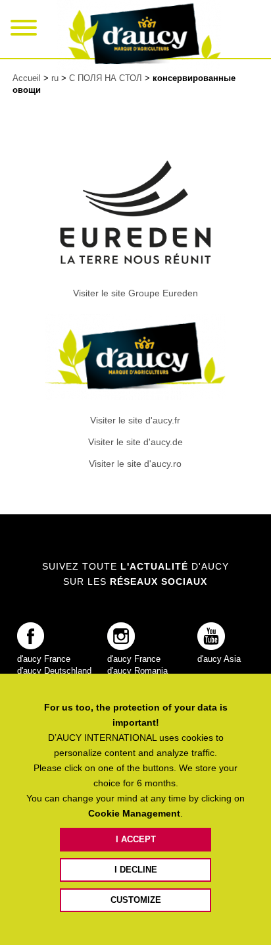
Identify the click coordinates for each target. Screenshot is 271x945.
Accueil (26, 78)
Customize (136, 900)
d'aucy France (43, 659)
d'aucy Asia (219, 659)
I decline (135, 870)
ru (56, 78)
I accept (136, 839)
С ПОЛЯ (105, 78)
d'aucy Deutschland (54, 671)
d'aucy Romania (137, 671)
